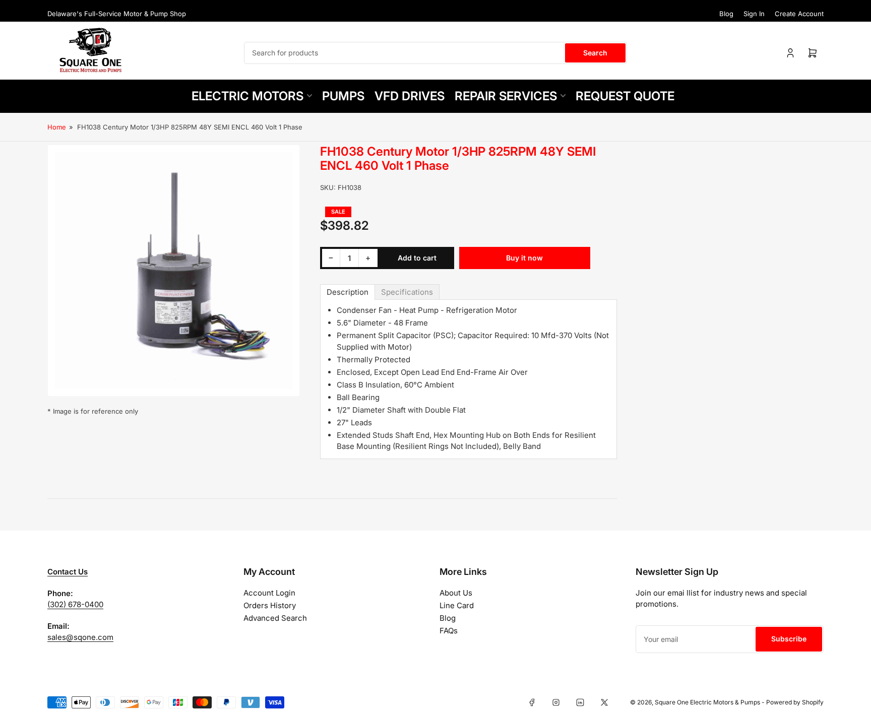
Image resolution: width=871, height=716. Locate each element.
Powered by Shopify (795, 702)
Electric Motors (247, 96)
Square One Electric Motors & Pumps (707, 702)
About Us (456, 593)
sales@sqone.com (80, 637)
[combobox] (435, 53)
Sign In (754, 14)
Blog (726, 14)
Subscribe (788, 638)
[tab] (347, 292)
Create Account (799, 14)
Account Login (269, 593)
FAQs (449, 630)
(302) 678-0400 (75, 604)
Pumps (343, 96)
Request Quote (625, 96)
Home (56, 127)
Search (595, 52)
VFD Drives (410, 96)
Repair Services (506, 96)
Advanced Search (275, 618)
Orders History (269, 605)
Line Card (457, 605)
